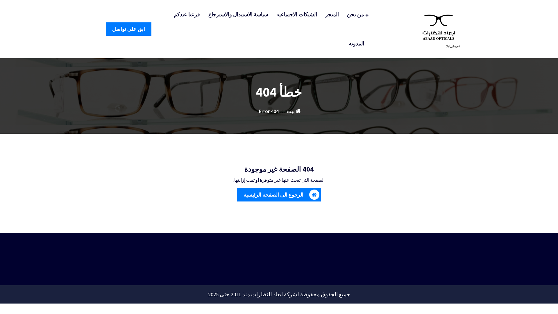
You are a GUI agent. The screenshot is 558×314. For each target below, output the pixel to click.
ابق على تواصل (128, 29)
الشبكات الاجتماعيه (296, 14)
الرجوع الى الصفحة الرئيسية (273, 194)
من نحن (355, 14)
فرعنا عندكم (187, 14)
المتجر (332, 14)
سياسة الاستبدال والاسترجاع (238, 14)
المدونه (356, 43)
